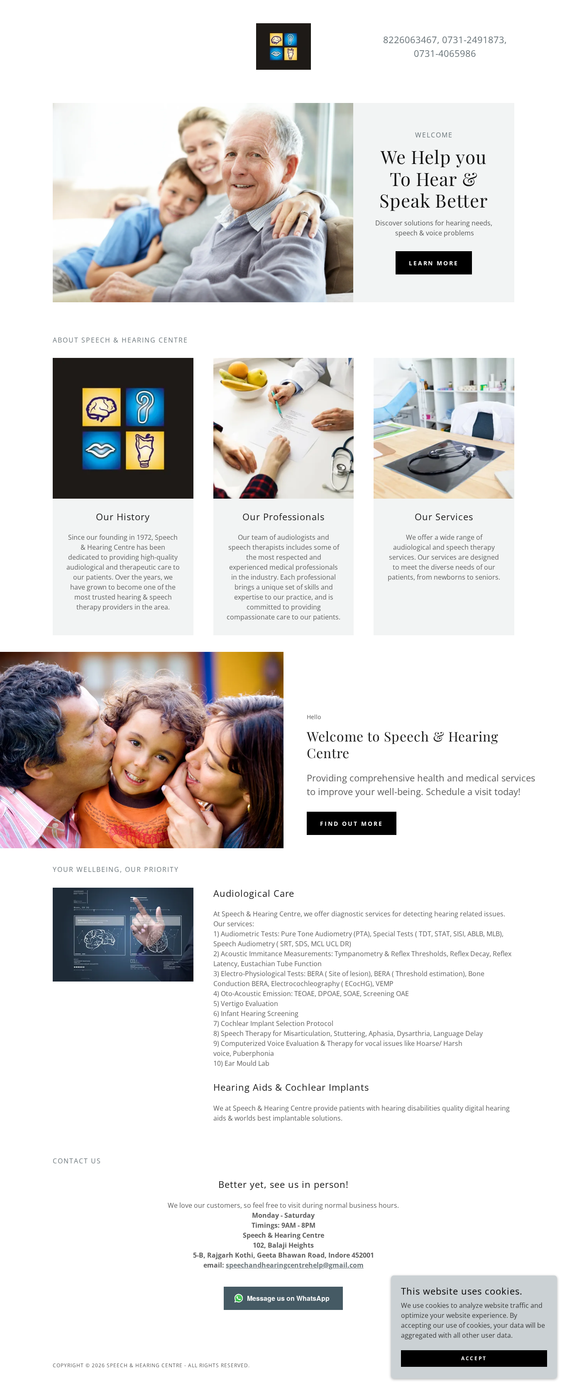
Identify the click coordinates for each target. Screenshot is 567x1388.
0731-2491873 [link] (473, 39)
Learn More (434, 263)
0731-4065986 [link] (445, 53)
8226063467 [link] (410, 39)
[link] (283, 45)
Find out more (351, 823)
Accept (473, 1358)
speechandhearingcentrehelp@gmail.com (295, 1265)
